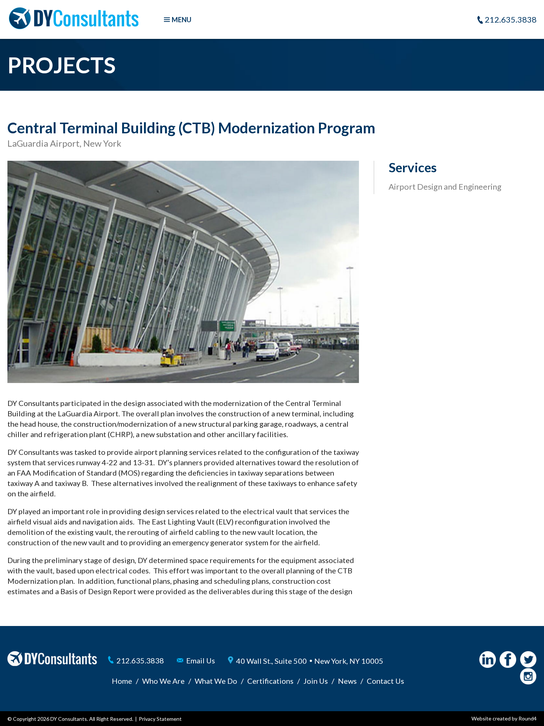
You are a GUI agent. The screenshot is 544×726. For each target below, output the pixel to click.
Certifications (270, 680)
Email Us (200, 660)
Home (122, 680)
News (347, 680)
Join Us (315, 680)
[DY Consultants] (73, 26)
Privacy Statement (160, 719)
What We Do (216, 680)
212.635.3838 (511, 19)
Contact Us (385, 680)
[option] (183, 272)
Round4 (527, 718)
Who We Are (163, 680)
